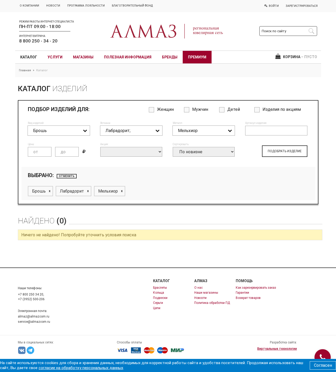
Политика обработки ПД (212, 303)
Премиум (197, 57)
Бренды (169, 57)
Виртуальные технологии (277, 349)
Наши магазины (206, 292)
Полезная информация (127, 57)
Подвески (160, 298)
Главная (25, 70)
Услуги (55, 57)
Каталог (28, 57)
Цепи (156, 308)
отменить (67, 176)
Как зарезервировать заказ (256, 287)
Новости (200, 298)
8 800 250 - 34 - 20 (38, 40)
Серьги (158, 303)
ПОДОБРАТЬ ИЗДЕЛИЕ (285, 151)
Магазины (83, 57)
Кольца (158, 292)
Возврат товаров (248, 298)
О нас (198, 287)
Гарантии (242, 292)
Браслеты (160, 287)
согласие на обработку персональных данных (81, 367)
